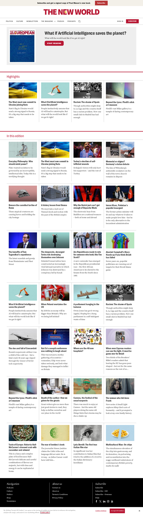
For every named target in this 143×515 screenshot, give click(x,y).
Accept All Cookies (117, 511)
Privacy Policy (57, 498)
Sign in (120, 21)
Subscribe (101, 3)
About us (55, 491)
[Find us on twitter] (100, 502)
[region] (71, 511)
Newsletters (32, 21)
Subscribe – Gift (101, 491)
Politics (9, 21)
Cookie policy (45, 512)
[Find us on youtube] (112, 502)
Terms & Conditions (60, 494)
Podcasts (71, 21)
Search (79, 21)
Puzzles (60, 21)
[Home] (71, 12)
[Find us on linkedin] (104, 502)
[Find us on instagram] (108, 502)
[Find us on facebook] (96, 502)
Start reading (54, 43)
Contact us (56, 488)
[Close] (139, 510)
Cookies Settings (100, 511)
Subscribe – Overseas (103, 494)
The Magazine (47, 21)
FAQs (97, 498)
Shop (9, 498)
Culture (19, 21)
